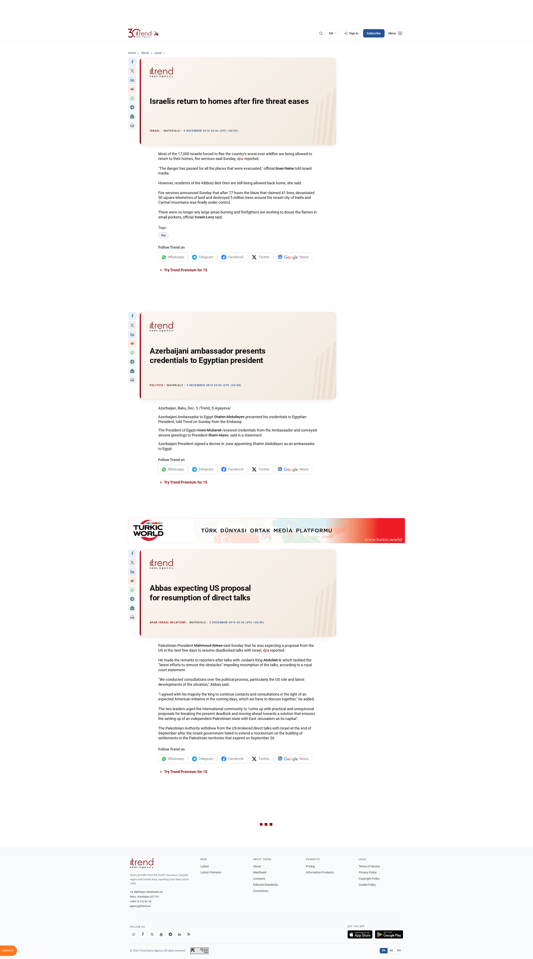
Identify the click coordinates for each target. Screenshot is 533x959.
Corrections (260, 891)
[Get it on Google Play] (389, 934)
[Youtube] (161, 934)
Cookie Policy (367, 884)
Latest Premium (210, 872)
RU (399, 950)
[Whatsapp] (133, 934)
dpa (240, 158)
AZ (391, 950)
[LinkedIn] (179, 934)
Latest (204, 866)
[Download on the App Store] (359, 934)
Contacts (259, 878)
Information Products (320, 872)
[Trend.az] (143, 33)
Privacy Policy (368, 872)
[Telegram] (170, 934)
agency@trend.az (140, 906)
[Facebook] (143, 934)
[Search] (321, 33)
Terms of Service (369, 866)
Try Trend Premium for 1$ (185, 270)
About (257, 866)
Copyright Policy (369, 878)
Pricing (310, 866)
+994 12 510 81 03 (140, 901)
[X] (152, 934)
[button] (132, 62)
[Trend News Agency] (141, 863)
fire (163, 235)
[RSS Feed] (188, 934)
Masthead (259, 872)
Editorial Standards (265, 884)
